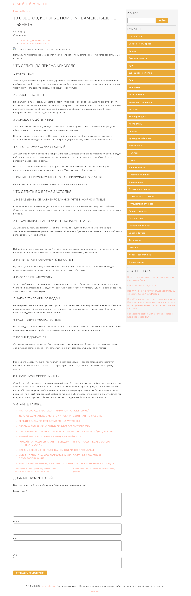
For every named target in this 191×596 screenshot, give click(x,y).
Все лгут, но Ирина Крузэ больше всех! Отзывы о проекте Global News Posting (151, 292)
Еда (131, 80)
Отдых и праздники (139, 189)
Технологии (135, 240)
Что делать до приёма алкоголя (34, 40)
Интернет (134, 109)
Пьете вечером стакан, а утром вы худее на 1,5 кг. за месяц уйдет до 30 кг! (66, 431)
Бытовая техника (138, 58)
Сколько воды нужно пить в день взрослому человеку (54, 426)
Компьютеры (135, 123)
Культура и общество (140, 138)
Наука (132, 160)
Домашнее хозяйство (140, 72)
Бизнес (132, 51)
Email (16, 538)
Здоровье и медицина (140, 102)
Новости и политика (139, 174)
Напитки (133, 152)
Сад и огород (136, 218)
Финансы (134, 247)
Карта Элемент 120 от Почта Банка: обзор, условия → (94, 470)
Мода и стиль (136, 145)
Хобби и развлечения (140, 254)
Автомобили (135, 36)
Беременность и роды (140, 43)
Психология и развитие (141, 196)
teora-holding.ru (48, 586)
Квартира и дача (137, 116)
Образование (136, 182)
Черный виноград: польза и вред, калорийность (50, 436)
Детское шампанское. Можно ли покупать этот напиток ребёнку (60, 415)
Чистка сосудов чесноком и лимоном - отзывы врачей (54, 410)
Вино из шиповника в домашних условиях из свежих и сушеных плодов (66, 463)
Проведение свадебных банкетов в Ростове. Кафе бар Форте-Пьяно (150, 315)
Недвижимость (137, 167)
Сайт (15, 555)
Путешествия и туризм (141, 203)
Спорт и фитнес (137, 232)
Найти (162, 20)
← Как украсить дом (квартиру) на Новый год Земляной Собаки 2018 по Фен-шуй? (34, 470)
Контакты (95, 591)
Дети (131, 65)
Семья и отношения (139, 225)
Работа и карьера (138, 211)
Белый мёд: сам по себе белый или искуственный (50, 421)
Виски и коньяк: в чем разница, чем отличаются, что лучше (57, 450)
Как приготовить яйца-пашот (142, 285)
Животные (134, 87)
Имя (16, 521)
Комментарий (20, 491)
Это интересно (136, 262)
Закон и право (136, 94)
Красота (133, 131)
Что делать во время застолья (34, 43)
